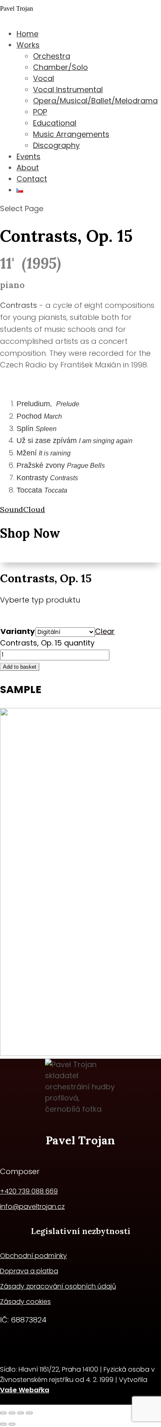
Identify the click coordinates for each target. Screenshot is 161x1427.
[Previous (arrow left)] (3, 1424)
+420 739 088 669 (29, 1191)
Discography (56, 145)
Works (28, 45)
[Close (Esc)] (29, 1413)
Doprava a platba (29, 1271)
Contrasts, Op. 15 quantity (47, 643)
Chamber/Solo (60, 67)
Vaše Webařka (24, 1390)
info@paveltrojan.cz (32, 1206)
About (28, 167)
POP (40, 112)
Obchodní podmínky (33, 1255)
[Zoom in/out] (3, 1413)
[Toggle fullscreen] (12, 1413)
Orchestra (51, 56)
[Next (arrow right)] (12, 1424)
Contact (32, 179)
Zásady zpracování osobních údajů (58, 1286)
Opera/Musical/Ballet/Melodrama (95, 100)
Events (28, 156)
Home (27, 34)
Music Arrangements (71, 134)
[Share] (20, 1413)
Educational (54, 123)
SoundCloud (22, 509)
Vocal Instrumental (68, 89)
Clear (105, 631)
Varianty (17, 631)
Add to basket (19, 667)
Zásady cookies (25, 1301)
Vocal (43, 78)
